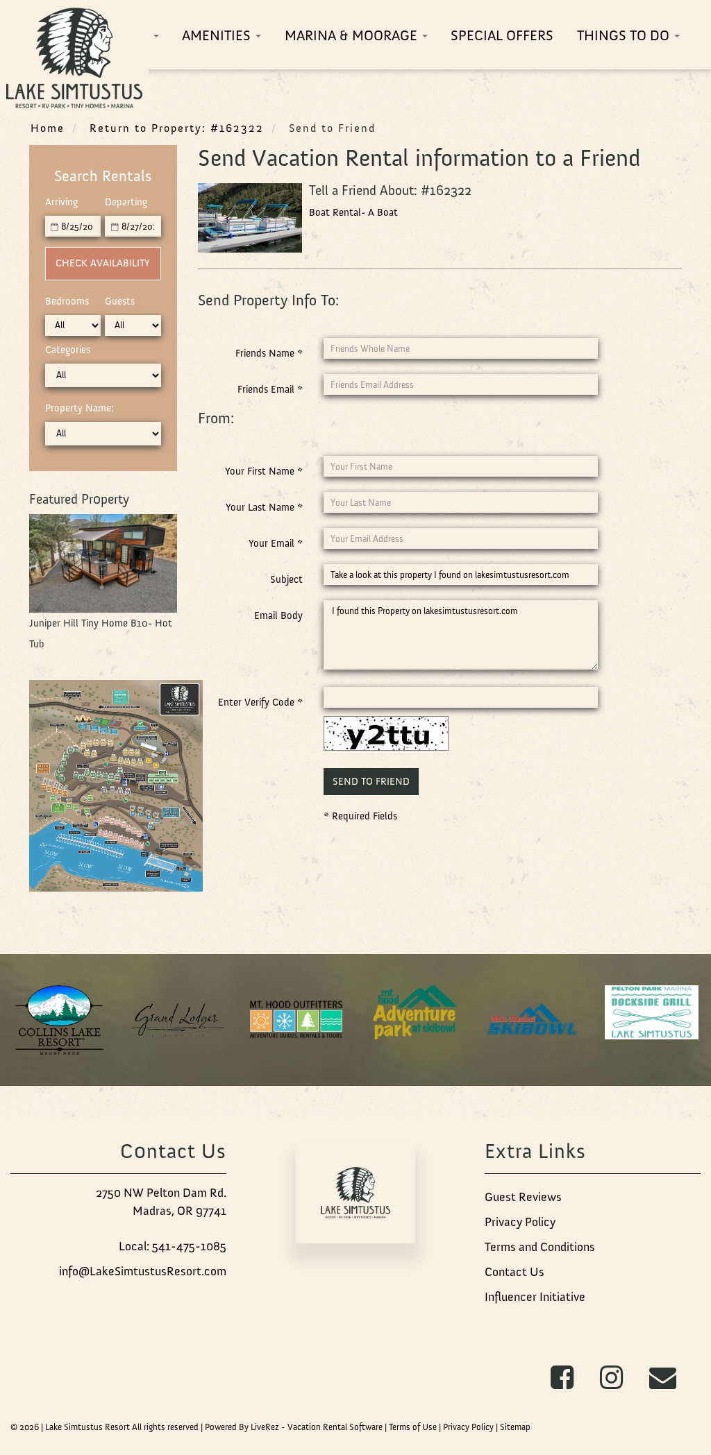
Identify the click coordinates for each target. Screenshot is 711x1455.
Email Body (278, 615)
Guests (120, 301)
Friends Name (269, 353)
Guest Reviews (523, 1197)
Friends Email (270, 389)
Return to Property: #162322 (177, 128)
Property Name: (79, 408)
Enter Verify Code (260, 702)
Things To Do (625, 35)
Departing (126, 202)
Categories (67, 349)
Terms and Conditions (540, 1246)
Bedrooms (67, 301)
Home (48, 128)
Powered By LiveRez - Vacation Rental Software (294, 1427)
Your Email (276, 543)
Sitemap (515, 1427)
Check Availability (103, 263)
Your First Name (264, 471)
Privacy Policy (520, 1221)
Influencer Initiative (535, 1296)
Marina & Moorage (353, 35)
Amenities (218, 35)
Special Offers (502, 35)
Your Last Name (264, 507)
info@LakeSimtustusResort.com (142, 1271)
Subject (286, 579)
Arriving (61, 202)
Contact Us (514, 1271)
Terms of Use (413, 1427)
